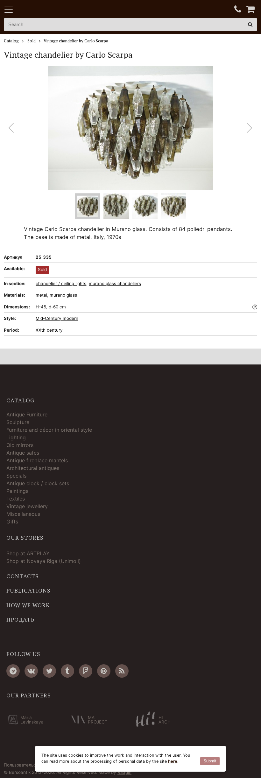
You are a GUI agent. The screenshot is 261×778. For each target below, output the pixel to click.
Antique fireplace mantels (37, 460)
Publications (28, 591)
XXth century (49, 330)
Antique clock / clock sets (37, 483)
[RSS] (122, 671)
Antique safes (22, 453)
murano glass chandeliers (115, 283)
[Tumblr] (67, 671)
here (172, 761)
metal (41, 295)
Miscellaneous (23, 514)
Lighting (16, 437)
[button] (249, 128)
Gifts (12, 521)
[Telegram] (13, 671)
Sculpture (17, 422)
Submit (209, 761)
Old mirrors (19, 445)
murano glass (63, 295)
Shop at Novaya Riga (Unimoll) (43, 561)
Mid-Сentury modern (57, 318)
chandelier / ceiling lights (61, 283)
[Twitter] (49, 671)
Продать (20, 620)
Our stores (25, 538)
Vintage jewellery (27, 506)
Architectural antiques (32, 468)
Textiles (15, 498)
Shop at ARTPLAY (28, 553)
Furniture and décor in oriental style (49, 430)
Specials (16, 475)
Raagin (124, 772)
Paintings (17, 491)
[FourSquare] (85, 671)
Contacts (22, 576)
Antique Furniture (26, 414)
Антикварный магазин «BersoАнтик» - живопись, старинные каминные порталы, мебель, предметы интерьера (44, 9)
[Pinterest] (103, 671)
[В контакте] (31, 671)
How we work (28, 605)
